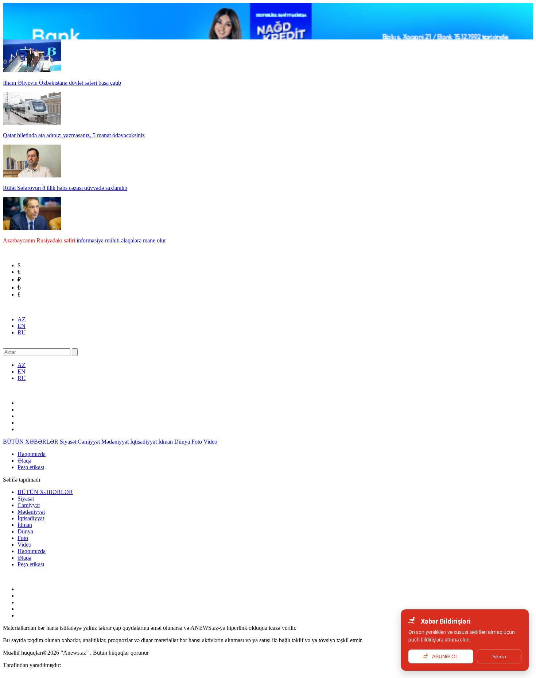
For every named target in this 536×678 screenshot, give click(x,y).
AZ (22, 319)
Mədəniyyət (115, 441)
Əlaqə (24, 460)
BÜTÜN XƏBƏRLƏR (31, 441)
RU (22, 332)
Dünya (182, 441)
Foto (197, 441)
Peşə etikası (31, 467)
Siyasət (69, 441)
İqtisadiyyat (144, 441)
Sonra (499, 656)
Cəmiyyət (89, 441)
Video (210, 441)
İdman (166, 441)
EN (22, 326)
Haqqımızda (32, 454)
